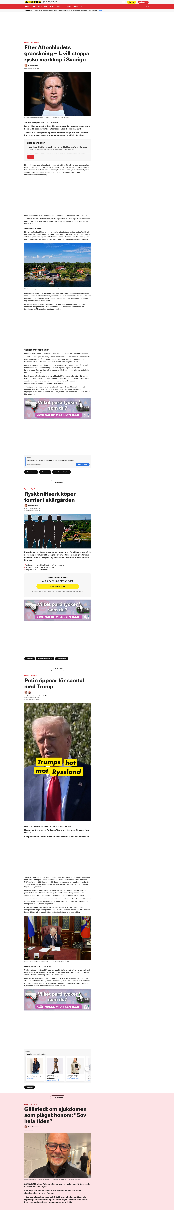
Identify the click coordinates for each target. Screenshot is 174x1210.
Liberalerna (45, 339)
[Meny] (81, 6)
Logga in (144, 2)
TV (62, 6)
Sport (34, 6)
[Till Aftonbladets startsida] (33, 2)
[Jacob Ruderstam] (25, 525)
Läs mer (100, 10)
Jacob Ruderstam (30, 529)
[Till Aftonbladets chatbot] (123, 2)
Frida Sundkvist (33, 37)
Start (27, 6)
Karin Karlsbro (35, 15)
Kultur (68, 6)
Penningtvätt (61, 492)
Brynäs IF (34, 868)
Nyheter (26, 15)
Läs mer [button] (30, 129)
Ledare (75, 6)
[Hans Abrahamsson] (25, 891)
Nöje (40, 6)
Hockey (26, 868)
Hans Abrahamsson (34, 891)
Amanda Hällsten (44, 529)
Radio (46, 6)
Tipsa (58, 6)
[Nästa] (87, 833)
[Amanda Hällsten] (29, 525)
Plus (131, 2)
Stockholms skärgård (61, 339)
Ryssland (34, 356)
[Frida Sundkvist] (25, 37)
